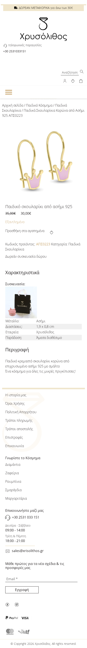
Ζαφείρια (12, 473)
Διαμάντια (12, 464)
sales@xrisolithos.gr (28, 550)
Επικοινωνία (14, 446)
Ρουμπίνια (13, 481)
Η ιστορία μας (15, 395)
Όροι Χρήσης (15, 403)
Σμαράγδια (13, 490)
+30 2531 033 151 (25, 517)
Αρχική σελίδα (12, 105)
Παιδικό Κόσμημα (39, 105)
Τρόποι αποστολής (19, 429)
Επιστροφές (14, 437)
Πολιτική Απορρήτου (21, 412)
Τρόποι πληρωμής (19, 420)
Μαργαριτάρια (16, 498)
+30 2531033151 (14, 51)
